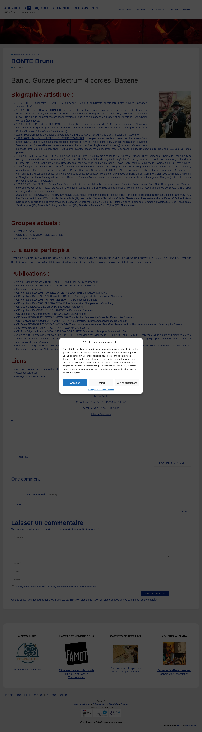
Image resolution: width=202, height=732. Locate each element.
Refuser (101, 382)
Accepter (75, 382)
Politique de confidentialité (101, 389)
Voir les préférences (127, 382)
